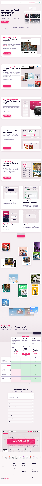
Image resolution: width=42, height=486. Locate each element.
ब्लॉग (13, 474)
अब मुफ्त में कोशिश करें (32, 2)
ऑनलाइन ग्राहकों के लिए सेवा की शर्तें (35, 471)
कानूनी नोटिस (33, 477)
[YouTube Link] (3, 480)
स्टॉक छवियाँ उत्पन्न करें (15, 469)
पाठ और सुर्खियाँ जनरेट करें (15, 468)
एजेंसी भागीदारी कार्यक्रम (15, 478)
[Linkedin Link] (1, 480)
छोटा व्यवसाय (33, 468)
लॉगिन (28, 2)
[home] (4, 2)
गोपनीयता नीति (33, 474)
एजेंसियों (32, 465)
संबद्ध (13, 477)
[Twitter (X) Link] (2, 480)
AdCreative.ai (3, 18)
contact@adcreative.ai (6, 478)
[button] (10, 2)
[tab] (21, 333)
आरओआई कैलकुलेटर (19, 2)
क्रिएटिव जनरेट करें (14, 465)
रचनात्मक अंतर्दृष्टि (23, 465)
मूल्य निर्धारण (23, 2)
